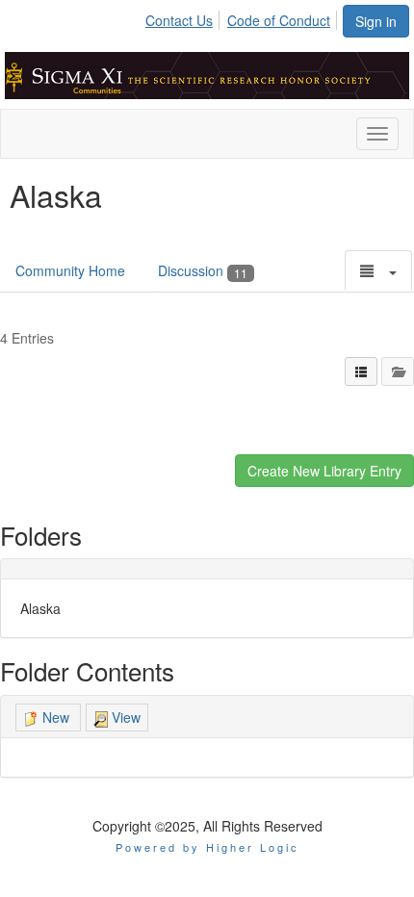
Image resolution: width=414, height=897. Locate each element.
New (56, 717)
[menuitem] (184, 17)
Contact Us (179, 20)
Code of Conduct (278, 20)
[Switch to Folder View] (397, 371)
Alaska (40, 608)
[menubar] (243, 17)
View (124, 717)
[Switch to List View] (361, 371)
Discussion (202, 270)
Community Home (70, 270)
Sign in (376, 21)
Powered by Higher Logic (207, 847)
